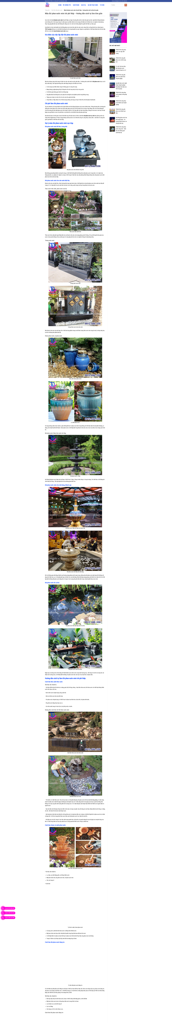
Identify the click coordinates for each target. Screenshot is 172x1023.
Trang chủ (47, 10)
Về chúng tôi (67, 5)
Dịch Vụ (83, 5)
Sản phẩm (76, 5)
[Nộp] (125, 5)
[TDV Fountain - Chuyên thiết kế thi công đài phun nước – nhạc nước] (50, 5)
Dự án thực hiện (93, 5)
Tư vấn (102, 5)
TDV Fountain (48, 29)
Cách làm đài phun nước (56, 10)
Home (60, 5)
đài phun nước (96, 81)
